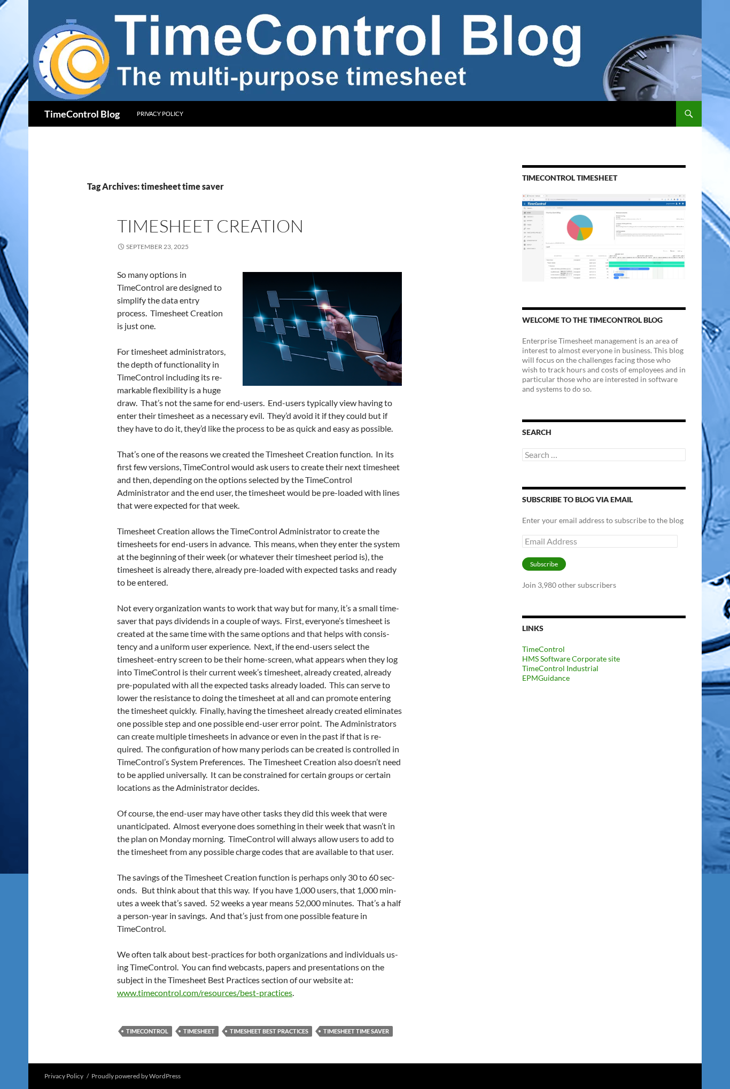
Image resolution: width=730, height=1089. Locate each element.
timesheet (199, 1031)
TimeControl (147, 1031)
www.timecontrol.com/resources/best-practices (204, 992)
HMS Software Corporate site (571, 658)
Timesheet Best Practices (269, 1031)
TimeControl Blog (82, 114)
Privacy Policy (160, 113)
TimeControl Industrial (560, 668)
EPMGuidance (546, 677)
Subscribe (544, 564)
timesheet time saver (356, 1031)
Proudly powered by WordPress (136, 1076)
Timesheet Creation (210, 226)
